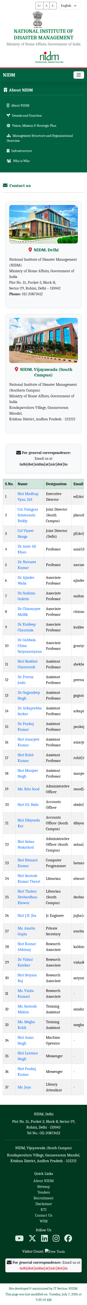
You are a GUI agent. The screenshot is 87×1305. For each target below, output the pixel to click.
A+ (39, 6)
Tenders (43, 1192)
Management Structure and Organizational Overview (40, 138)
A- (53, 6)
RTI (43, 1210)
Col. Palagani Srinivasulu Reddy (28, 515)
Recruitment (43, 1198)
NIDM (9, 75)
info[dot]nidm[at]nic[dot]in (44, 464)
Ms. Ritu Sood (28, 789)
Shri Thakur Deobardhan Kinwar (27, 897)
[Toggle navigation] (78, 75)
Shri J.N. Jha (27, 915)
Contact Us (43, 1215)
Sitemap (43, 1186)
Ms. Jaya (24, 1087)
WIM (44, 1221)
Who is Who (21, 161)
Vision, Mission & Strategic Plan (34, 126)
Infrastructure (21, 151)
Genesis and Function (27, 116)
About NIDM (20, 105)
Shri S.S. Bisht (28, 805)
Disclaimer (43, 1204)
